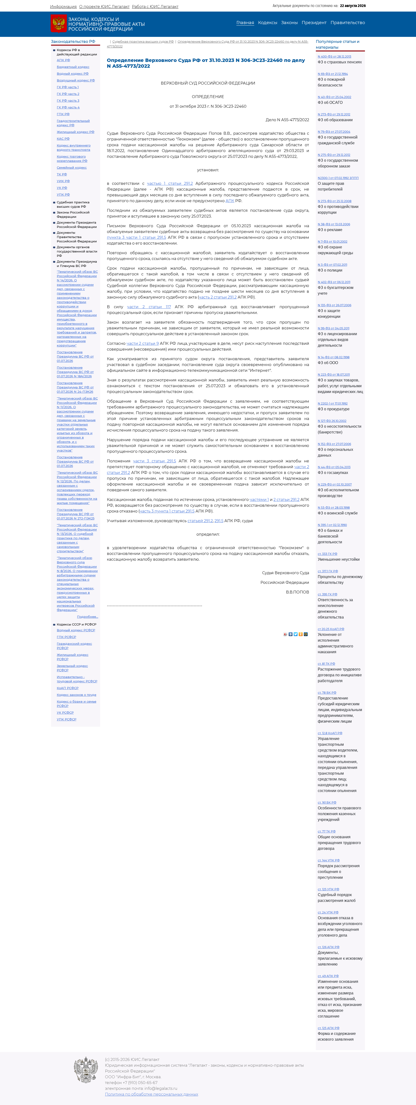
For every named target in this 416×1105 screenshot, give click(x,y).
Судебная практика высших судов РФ (143, 41)
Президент (314, 22)
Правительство (348, 22)
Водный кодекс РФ (73, 73)
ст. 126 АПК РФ (328, 947)
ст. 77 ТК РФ (327, 831)
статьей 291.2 (200, 521)
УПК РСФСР (66, 719)
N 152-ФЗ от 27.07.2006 (334, 444)
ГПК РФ (63, 114)
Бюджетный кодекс (73, 67)
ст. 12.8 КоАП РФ (330, 733)
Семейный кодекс (72, 167)
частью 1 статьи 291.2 (170, 183)
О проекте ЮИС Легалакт (104, 6)
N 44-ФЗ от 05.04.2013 (334, 467)
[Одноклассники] (300, 633)
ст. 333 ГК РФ (327, 554)
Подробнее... (87, 617)
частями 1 (259, 499)
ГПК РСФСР (66, 637)
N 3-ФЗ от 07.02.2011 (332, 264)
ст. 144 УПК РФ (329, 860)
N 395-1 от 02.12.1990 (332, 525)
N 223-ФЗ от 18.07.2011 (334, 374)
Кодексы (267, 22)
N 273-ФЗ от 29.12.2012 (334, 114)
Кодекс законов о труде (76, 695)
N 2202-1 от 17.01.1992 (333, 403)
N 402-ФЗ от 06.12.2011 (334, 282)
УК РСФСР (65, 712)
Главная (245, 22)
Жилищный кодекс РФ (75, 132)
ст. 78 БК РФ (327, 692)
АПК (230, 201)
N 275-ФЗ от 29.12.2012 (334, 155)
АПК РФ (63, 60)
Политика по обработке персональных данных (151, 1094)
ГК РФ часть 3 (68, 100)
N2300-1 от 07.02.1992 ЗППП (338, 178)
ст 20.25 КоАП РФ (331, 629)
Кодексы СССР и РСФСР (76, 624)
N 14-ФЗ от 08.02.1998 (334, 357)
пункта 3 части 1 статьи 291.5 (136, 237)
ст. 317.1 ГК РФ (328, 571)
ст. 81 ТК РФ (326, 664)
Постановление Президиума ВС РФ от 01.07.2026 (75, 356)
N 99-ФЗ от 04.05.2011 (333, 328)
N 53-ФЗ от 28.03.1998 (334, 507)
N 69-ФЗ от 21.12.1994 (333, 74)
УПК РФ (63, 194)
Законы (289, 22)
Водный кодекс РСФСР (76, 630)
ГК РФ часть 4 (68, 107)
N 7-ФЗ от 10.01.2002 (332, 241)
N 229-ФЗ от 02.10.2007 (335, 484)
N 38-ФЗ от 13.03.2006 (334, 224)
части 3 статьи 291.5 (154, 461)
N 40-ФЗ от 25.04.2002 (334, 97)
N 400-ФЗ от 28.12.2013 (334, 56)
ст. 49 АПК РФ (328, 976)
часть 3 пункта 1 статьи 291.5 (167, 511)
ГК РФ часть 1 (68, 87)
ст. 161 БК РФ (327, 802)
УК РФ (62, 188)
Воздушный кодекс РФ (76, 80)
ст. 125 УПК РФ (328, 889)
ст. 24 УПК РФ (328, 912)
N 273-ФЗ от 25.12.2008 (334, 201)
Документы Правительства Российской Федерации (77, 237)
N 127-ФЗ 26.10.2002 (332, 421)
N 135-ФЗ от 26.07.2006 (334, 305)
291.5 (218, 521)
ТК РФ (62, 174)
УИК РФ (63, 181)
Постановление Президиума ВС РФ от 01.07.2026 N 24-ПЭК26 (75, 387)
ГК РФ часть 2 (68, 94)
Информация (63, 6)
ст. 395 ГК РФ (327, 594)
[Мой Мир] (305, 633)
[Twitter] (295, 633)
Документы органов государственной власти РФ (77, 251)
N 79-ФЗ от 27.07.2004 (334, 131)
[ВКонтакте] (290, 633)
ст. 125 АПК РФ (328, 1028)
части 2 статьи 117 (149, 307)
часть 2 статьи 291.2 (218, 297)
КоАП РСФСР (67, 688)
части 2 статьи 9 (143, 343)
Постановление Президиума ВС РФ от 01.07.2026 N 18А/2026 (75, 372)
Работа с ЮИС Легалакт (155, 6)
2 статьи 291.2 (286, 499)
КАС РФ (63, 138)
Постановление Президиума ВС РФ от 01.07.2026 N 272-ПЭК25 (75, 514)
